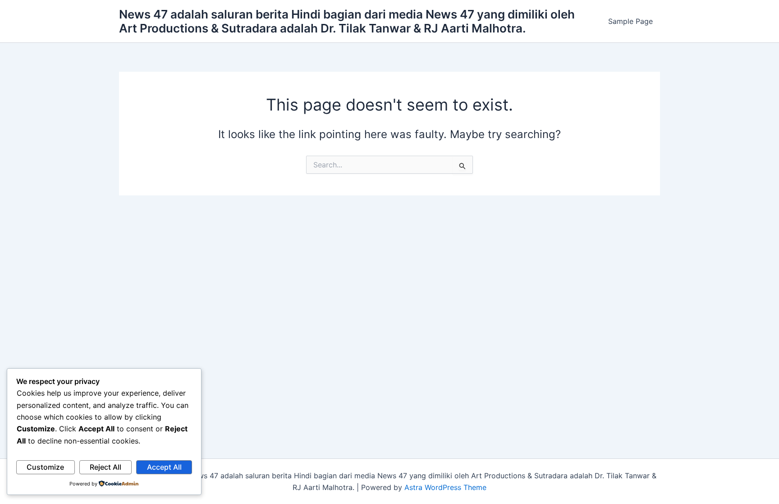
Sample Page (630, 21)
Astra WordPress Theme (445, 487)
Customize (45, 467)
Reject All (105, 467)
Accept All (164, 467)
